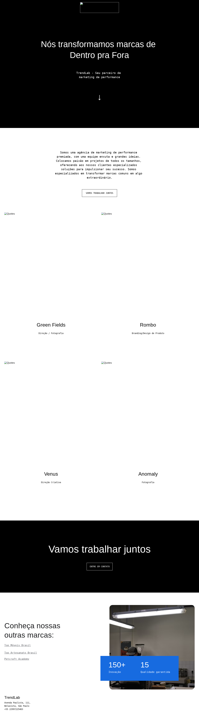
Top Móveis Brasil (17, 645)
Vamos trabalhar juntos (99, 193)
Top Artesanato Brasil (20, 652)
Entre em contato (100, 566)
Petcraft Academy (16, 658)
